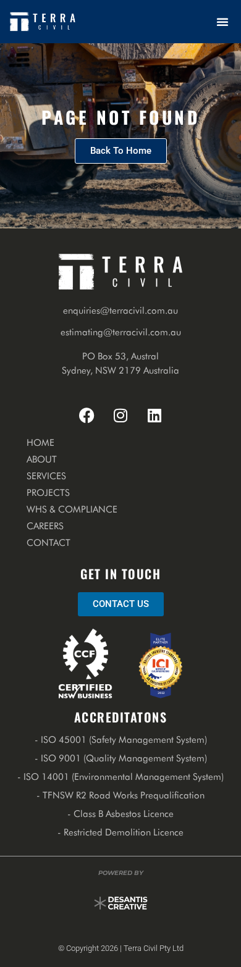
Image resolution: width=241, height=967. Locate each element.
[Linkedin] (154, 415)
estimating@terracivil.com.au (121, 332)
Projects (48, 492)
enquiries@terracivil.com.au (120, 310)
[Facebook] (86, 415)
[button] (222, 21)
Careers (45, 526)
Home (40, 442)
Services (46, 476)
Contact (48, 542)
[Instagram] (120, 415)
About (42, 459)
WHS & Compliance (72, 509)
